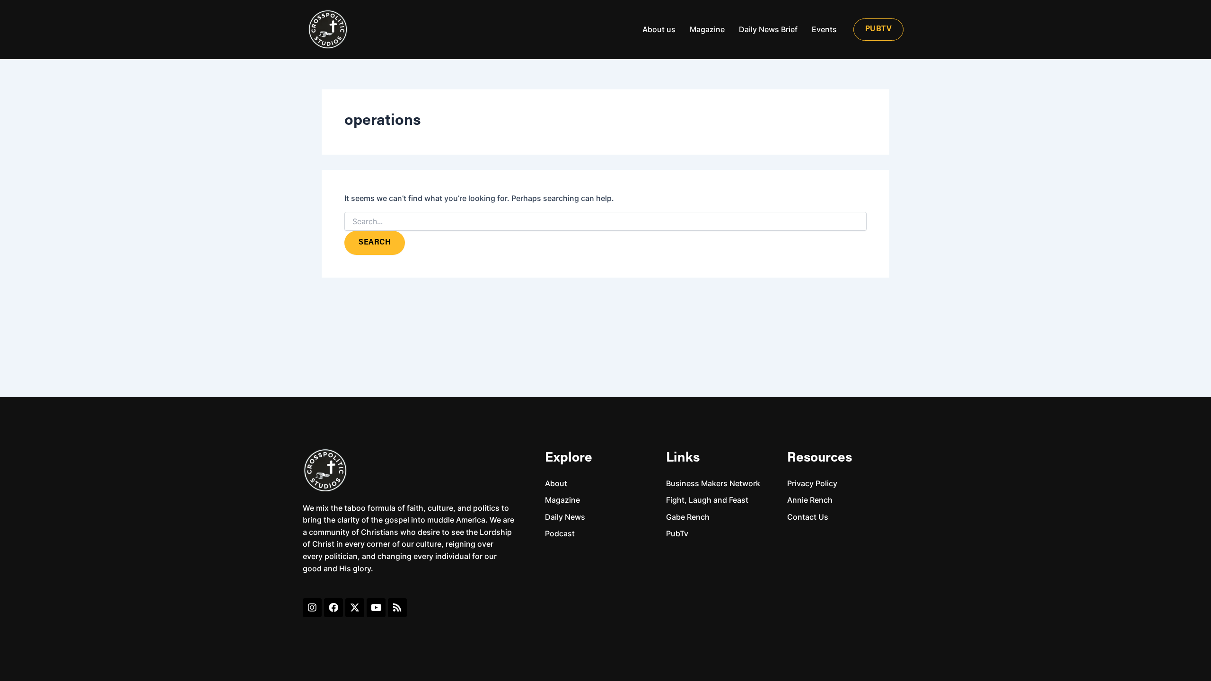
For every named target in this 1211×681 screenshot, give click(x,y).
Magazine (707, 29)
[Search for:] (605, 222)
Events (824, 29)
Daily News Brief (768, 29)
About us (659, 29)
